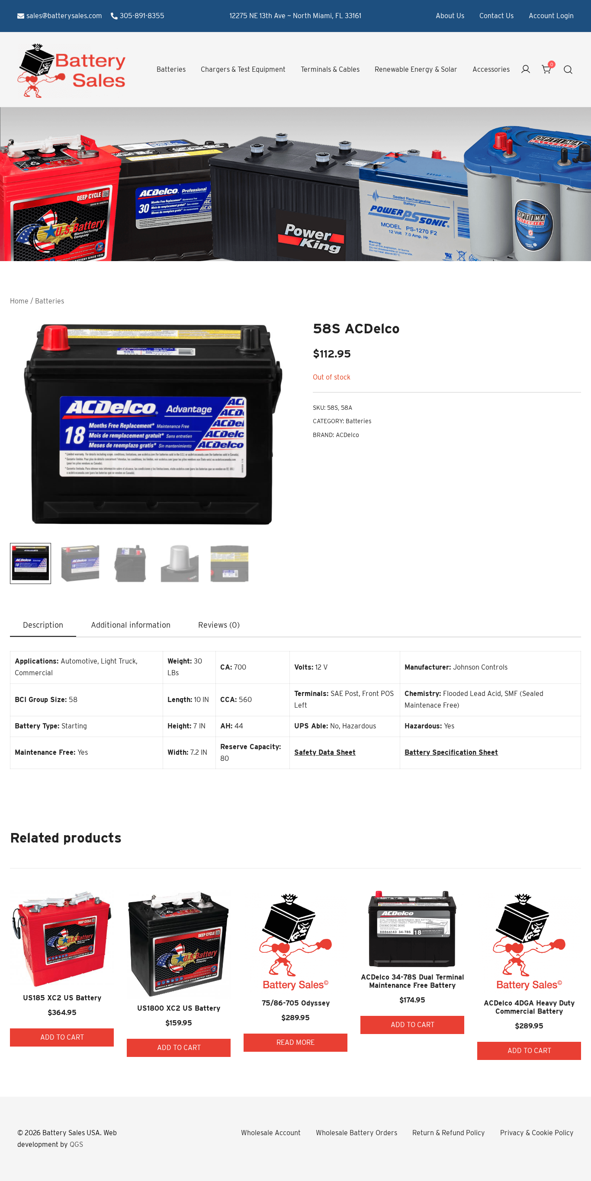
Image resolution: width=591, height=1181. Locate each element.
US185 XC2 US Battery (62, 998)
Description (43, 624)
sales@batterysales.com (64, 16)
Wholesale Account (271, 1133)
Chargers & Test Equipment (243, 69)
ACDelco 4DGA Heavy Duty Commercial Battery (529, 1007)
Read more (295, 1042)
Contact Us (496, 16)
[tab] (43, 625)
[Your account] (525, 70)
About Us (450, 16)
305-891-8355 (142, 16)
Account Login (551, 16)
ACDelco (347, 434)
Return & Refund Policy (448, 1133)
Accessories (491, 69)
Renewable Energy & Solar (416, 69)
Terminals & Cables (330, 69)
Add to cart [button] (62, 1037)
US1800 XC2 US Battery (178, 1008)
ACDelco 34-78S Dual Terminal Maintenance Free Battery (412, 981)
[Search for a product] (568, 70)
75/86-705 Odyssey (296, 1003)
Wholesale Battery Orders (356, 1133)
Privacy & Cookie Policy (537, 1133)
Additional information (130, 624)
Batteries (171, 69)
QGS (76, 1144)
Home (19, 301)
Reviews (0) (219, 624)
